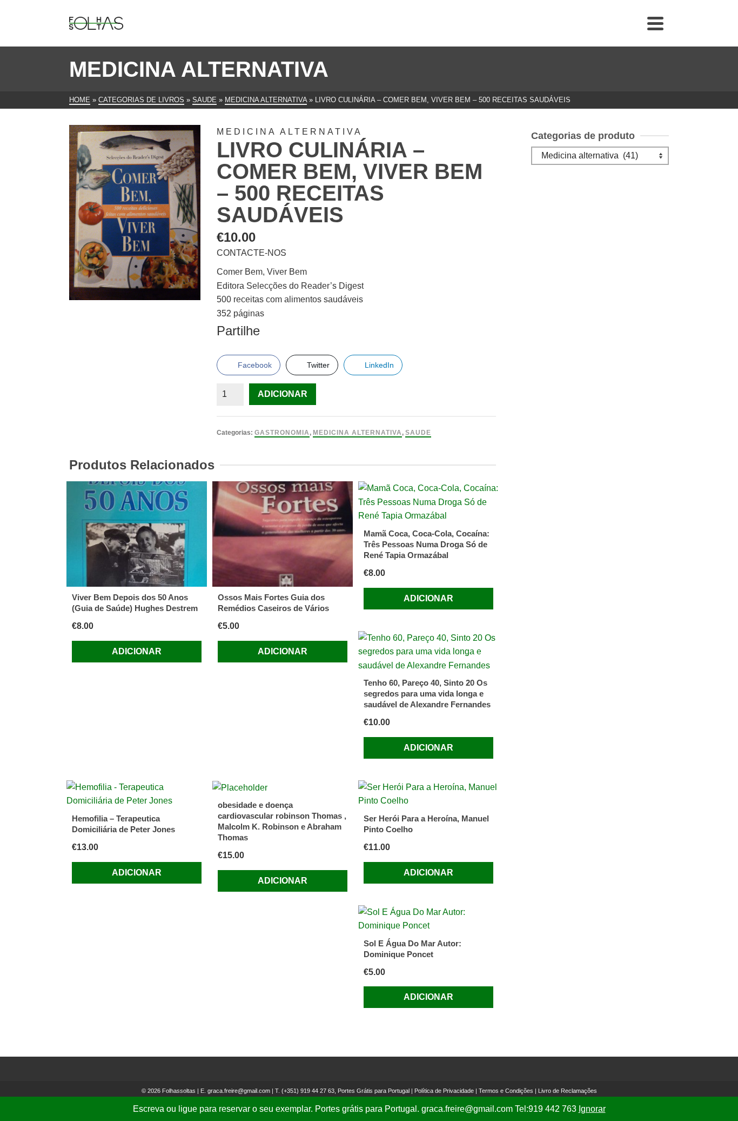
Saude (418, 432)
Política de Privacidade (444, 1090)
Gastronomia (282, 432)
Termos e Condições (506, 1090)
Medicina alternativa (357, 432)
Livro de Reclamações (567, 1090)
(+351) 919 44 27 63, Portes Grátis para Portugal (346, 1090)
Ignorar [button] (592, 1108)
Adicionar (282, 394)
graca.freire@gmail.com (238, 1090)
